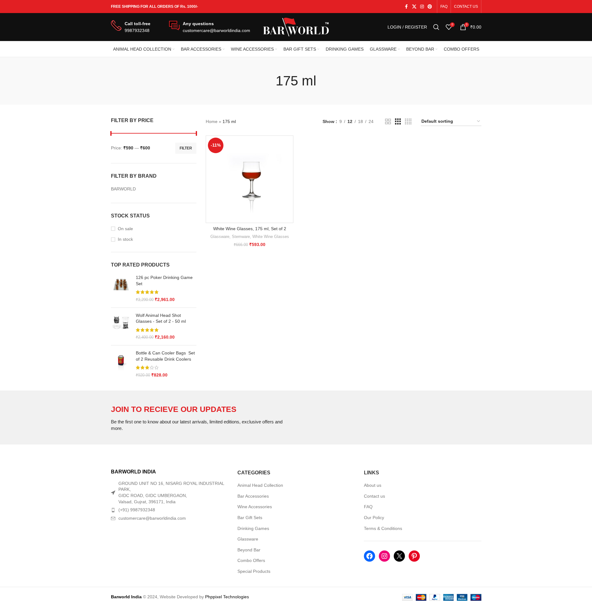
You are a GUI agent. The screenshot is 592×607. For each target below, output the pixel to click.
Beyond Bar (248, 549)
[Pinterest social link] (430, 6)
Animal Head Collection (260, 485)
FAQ (368, 506)
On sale (125, 228)
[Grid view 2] (388, 122)
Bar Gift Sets (249, 517)
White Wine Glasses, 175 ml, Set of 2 (249, 228)
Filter (186, 148)
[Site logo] (296, 26)
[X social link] (414, 6)
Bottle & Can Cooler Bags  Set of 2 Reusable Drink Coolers (165, 356)
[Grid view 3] (398, 122)
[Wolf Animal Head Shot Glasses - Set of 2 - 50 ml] (121, 326)
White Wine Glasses (270, 236)
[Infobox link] (130, 27)
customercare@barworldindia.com (152, 518)
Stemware (241, 236)
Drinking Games (253, 528)
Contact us (374, 496)
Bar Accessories (253, 496)
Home (212, 121)
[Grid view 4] (408, 122)
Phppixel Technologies (227, 596)
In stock (125, 239)
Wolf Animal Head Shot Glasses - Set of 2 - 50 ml (161, 318)
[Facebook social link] (406, 6)
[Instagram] (384, 556)
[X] (399, 556)
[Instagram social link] (422, 6)
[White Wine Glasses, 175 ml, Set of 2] (249, 179)
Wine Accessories (254, 506)
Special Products (253, 571)
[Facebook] (369, 556)
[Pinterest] (414, 556)
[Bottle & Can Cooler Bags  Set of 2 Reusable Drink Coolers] (121, 364)
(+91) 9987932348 (136, 509)
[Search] (436, 27)
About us (372, 485)
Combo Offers (251, 560)
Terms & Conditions (383, 528)
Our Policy (374, 517)
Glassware (219, 236)
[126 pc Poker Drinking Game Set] (121, 289)
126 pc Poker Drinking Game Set (164, 280)
